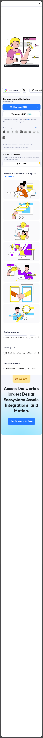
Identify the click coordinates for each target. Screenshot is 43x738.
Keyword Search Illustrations (15, 337)
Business (25, 147)
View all (37, 128)
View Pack (7, 176)
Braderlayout (8, 102)
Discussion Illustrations (15, 368)
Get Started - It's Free (21, 421)
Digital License (23, 122)
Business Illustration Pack (26, 145)
